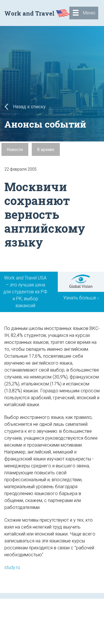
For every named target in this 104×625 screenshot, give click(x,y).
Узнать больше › (81, 298)
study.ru (12, 567)
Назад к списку (29, 106)
